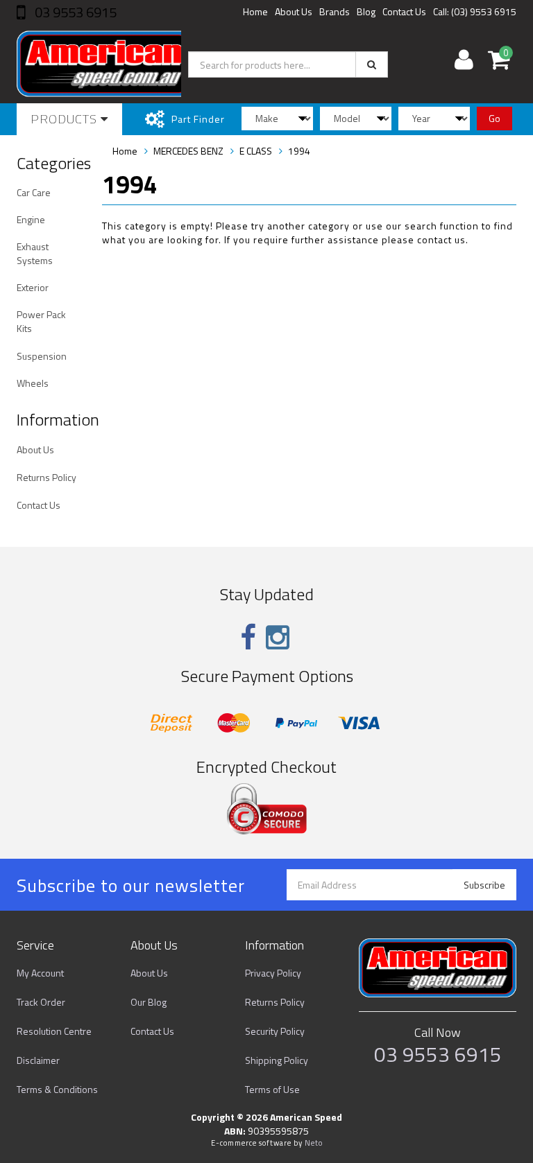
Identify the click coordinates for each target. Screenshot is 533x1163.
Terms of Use (272, 1089)
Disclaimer (38, 1060)
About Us (293, 11)
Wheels (33, 383)
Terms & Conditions (57, 1089)
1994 (299, 150)
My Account (40, 972)
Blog (366, 11)
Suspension (42, 356)
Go (494, 118)
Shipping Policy (276, 1060)
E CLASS (255, 150)
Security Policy (275, 1031)
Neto (314, 1142)
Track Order (41, 1002)
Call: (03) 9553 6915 (474, 11)
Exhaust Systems (35, 253)
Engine (31, 219)
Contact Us (404, 11)
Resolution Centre (54, 1031)
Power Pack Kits (41, 321)
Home (255, 11)
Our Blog (148, 1002)
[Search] (371, 64)
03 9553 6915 (74, 12)
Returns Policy (46, 477)
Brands (334, 11)
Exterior (33, 287)
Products (66, 119)
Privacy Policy (273, 972)
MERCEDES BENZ (188, 150)
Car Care (34, 192)
